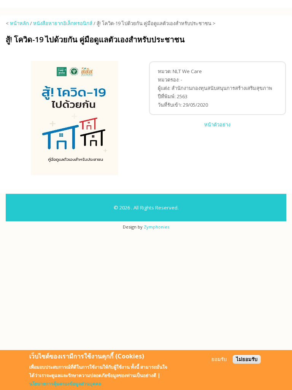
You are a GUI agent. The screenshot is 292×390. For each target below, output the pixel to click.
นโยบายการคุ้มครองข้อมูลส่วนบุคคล (65, 383)
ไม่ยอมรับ (246, 359)
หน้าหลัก (19, 23)
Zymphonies (156, 227)
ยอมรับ (219, 359)
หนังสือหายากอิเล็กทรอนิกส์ (62, 23)
